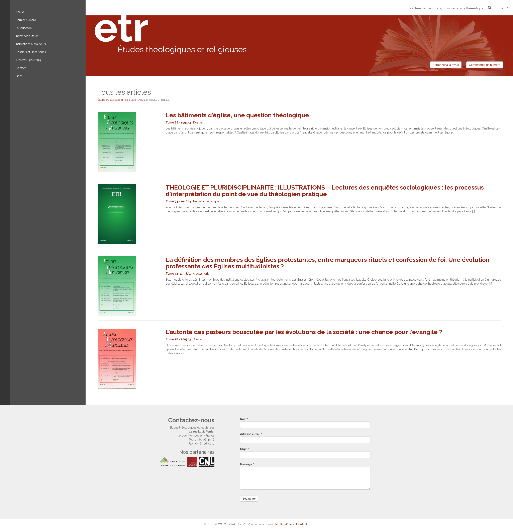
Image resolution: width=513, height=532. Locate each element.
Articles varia (201, 273)
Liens (19, 76)
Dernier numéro (26, 20)
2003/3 (186, 339)
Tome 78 (172, 339)
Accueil (20, 12)
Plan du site (302, 524)
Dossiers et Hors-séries (31, 52)
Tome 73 (172, 273)
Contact (21, 68)
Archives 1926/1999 (28, 60)
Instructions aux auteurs (31, 44)
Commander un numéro (484, 64)
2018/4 (185, 201)
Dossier (198, 122)
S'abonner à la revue (446, 64)
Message (247, 464)
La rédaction (24, 28)
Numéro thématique (206, 201)
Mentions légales (284, 524)
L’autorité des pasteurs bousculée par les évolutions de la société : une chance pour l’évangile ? (304, 331)
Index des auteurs (27, 36)
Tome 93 (172, 201)
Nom (244, 419)
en (507, 8)
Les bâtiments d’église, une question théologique (237, 115)
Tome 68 (172, 122)
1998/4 (185, 273)
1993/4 (186, 122)
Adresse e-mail (251, 434)
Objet (244, 449)
